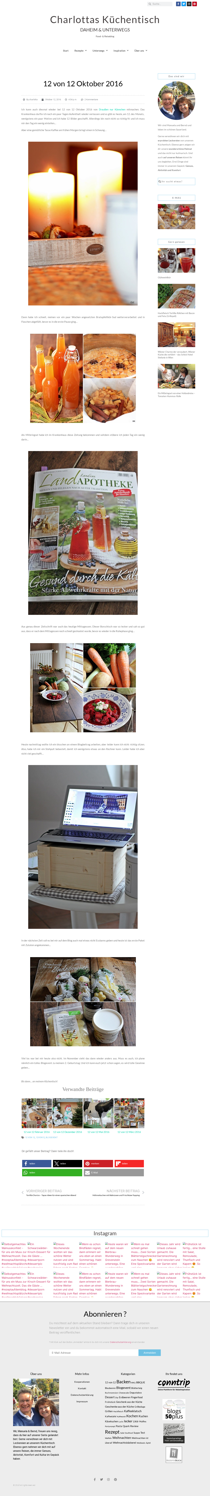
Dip (116, 1397)
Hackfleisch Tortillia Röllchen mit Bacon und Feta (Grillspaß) (176, 314)
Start (66, 50)
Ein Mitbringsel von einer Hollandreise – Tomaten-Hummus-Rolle (176, 395)
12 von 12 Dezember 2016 (67, 1131)
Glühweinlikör (164, 277)
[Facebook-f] (178, 4)
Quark (126, 1426)
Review (134, 1426)
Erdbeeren (124, 1397)
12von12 (40, 1137)
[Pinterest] (194, 4)
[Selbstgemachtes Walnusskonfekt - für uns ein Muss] (14, 1255)
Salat (122, 1433)
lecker (128, 1421)
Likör (136, 1421)
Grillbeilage (140, 1406)
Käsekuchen (111, 1421)
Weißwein (141, 1443)
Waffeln (108, 1438)
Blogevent (52, 1137)
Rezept (112, 1432)
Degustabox (136, 1392)
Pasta (119, 1426)
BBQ (133, 1382)
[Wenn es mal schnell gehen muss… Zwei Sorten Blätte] (144, 1255)
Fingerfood (137, 1397)
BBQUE (140, 1382)
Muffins (142, 1421)
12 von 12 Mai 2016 (98, 1131)
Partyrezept (110, 1426)
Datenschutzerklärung (120, 1342)
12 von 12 (30, 1137)
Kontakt (82, 1388)
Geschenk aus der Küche (129, 1401)
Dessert (110, 1397)
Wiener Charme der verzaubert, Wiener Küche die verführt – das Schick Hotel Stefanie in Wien (176, 354)
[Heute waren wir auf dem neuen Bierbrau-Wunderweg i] (118, 1255)
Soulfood (129, 1433)
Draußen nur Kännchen (112, 109)
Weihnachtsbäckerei (124, 1442)
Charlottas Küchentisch (105, 19)
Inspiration (119, 50)
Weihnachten (121, 1437)
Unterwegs (99, 50)
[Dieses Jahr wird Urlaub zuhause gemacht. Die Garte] (170, 1255)
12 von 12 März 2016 (129, 1131)
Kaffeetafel (110, 1416)
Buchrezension (111, 1393)
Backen (123, 1381)
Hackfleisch (118, 1411)
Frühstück (110, 1402)
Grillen (109, 1411)
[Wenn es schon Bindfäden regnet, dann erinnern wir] (92, 1255)
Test (142, 1432)
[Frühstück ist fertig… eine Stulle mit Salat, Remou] (195, 1255)
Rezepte (79, 50)
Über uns (139, 50)
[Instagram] (189, 4)
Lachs (121, 1421)
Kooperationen (82, 1381)
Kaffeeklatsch (133, 1411)
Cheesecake (124, 1393)
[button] (36, 1163)
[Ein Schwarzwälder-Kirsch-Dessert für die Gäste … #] (40, 1255)
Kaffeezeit (121, 1416)
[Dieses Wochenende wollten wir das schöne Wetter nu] (66, 1255)
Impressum (82, 1401)
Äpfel (148, 1443)
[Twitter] (183, 4)
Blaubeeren (110, 1388)
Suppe (137, 1432)
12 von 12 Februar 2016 (37, 1131)
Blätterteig (136, 1388)
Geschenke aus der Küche (119, 1406)
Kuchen (143, 1416)
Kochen (132, 1416)
